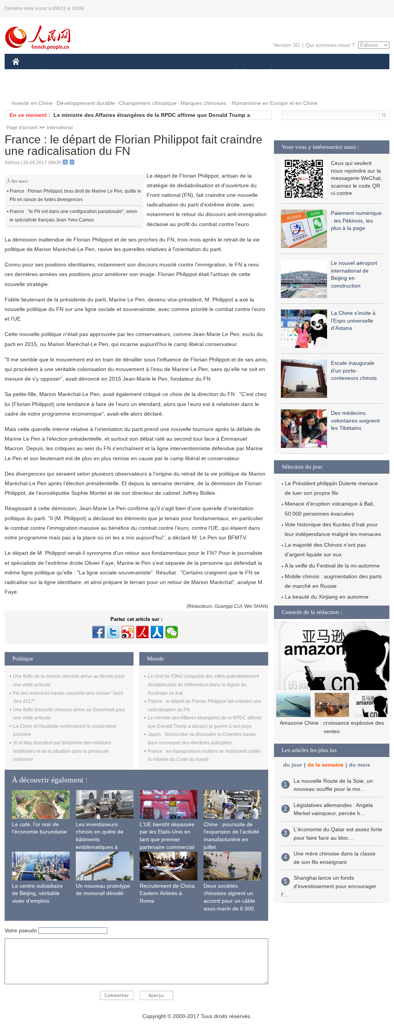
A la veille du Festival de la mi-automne (332, 565)
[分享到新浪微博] (128, 632)
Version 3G (286, 45)
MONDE (95, 72)
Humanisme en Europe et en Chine (274, 103)
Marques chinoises (203, 103)
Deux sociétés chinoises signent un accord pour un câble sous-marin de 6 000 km (229, 901)
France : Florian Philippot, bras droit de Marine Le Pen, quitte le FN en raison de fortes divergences (75, 195)
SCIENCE (163, 72)
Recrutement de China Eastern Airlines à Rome (167, 893)
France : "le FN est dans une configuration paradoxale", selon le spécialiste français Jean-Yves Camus (73, 216)
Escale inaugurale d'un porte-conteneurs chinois (354, 370)
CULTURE (198, 72)
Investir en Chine (32, 103)
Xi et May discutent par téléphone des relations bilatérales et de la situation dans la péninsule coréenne (62, 751)
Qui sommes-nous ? (330, 45)
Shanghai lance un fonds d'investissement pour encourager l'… (328, 886)
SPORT (299, 72)
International (60, 127)
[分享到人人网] (157, 632)
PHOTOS (28, 88)
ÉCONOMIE (59, 72)
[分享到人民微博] (142, 632)
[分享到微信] (171, 632)
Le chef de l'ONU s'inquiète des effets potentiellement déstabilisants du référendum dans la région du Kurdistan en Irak (203, 685)
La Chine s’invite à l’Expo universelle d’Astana (353, 320)
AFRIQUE (128, 72)
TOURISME (332, 72)
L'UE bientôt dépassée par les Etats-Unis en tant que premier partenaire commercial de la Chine (167, 839)
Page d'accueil (22, 127)
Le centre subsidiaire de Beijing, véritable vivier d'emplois (37, 893)
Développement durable (86, 103)
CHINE (25, 72)
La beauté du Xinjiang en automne (327, 597)
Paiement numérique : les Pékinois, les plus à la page (356, 220)
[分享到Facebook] (98, 632)
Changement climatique (148, 103)
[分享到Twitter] (113, 632)
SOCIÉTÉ (233, 72)
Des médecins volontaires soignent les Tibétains (355, 420)
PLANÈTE (268, 72)
